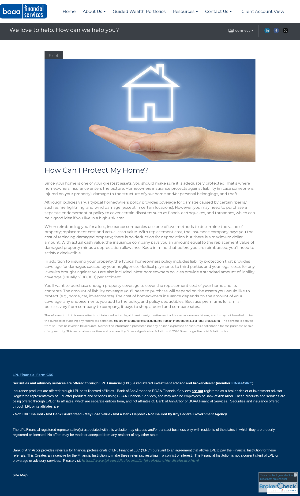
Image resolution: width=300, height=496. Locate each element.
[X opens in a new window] (285, 32)
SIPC (248, 383)
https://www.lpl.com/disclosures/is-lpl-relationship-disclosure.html (140, 460)
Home (69, 11)
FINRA (237, 383)
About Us (92, 11)
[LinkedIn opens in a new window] (267, 32)
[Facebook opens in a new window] (276, 32)
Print (54, 55)
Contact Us (216, 11)
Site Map (20, 475)
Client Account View (262, 11)
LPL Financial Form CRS (33, 375)
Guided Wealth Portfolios (139, 11)
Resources (184, 11)
